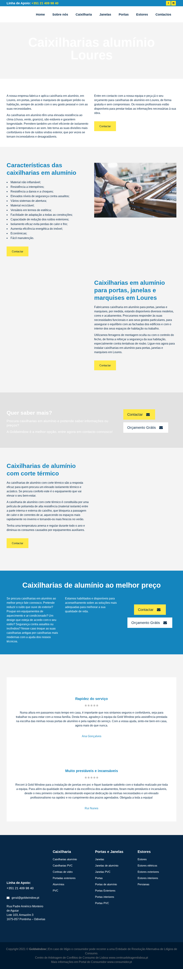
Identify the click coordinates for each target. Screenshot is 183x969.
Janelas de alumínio (106, 865)
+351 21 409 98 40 (20, 888)
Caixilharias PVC (63, 865)
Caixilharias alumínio (65, 859)
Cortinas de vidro (63, 871)
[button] (7, 962)
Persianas (143, 884)
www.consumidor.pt (119, 961)
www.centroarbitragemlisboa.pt (128, 957)
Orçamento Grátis (141, 427)
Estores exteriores (148, 871)
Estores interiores (148, 878)
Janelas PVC (102, 871)
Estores (142, 859)
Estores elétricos (147, 865)
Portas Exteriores (105, 890)
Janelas (99, 859)
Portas (99, 878)
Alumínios (58, 884)
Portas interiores (104, 896)
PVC (55, 890)
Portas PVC (102, 903)
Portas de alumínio (106, 884)
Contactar (105, 126)
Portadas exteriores (64, 878)
